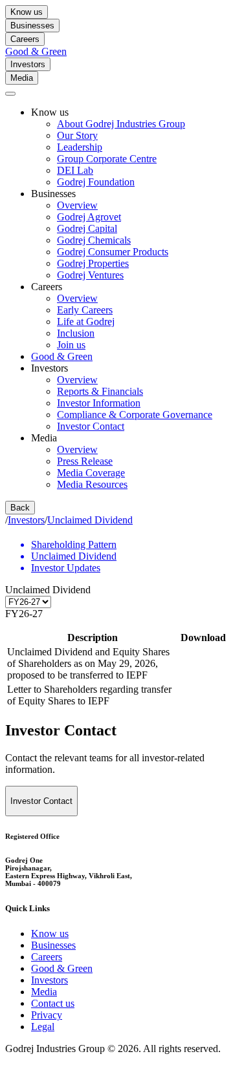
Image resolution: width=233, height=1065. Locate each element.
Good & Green (36, 51)
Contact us (52, 1003)
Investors (27, 64)
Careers (24, 39)
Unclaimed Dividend (90, 519)
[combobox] (116, 614)
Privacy (46, 1014)
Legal (42, 1026)
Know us (26, 12)
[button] (116, 590)
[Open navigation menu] (10, 94)
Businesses (32, 25)
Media (21, 78)
